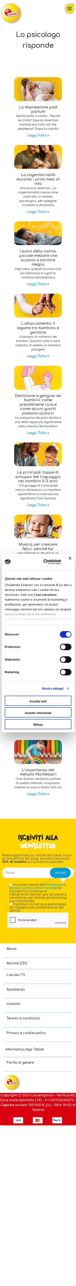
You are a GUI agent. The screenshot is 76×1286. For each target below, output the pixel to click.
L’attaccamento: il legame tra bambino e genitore (38, 327)
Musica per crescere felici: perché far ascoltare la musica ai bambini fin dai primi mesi (38, 553)
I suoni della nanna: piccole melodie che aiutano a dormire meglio (38, 257)
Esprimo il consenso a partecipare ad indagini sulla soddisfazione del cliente (38, 907)
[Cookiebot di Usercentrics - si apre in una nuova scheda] (45, 562)
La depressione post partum (38, 109)
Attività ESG (16, 963)
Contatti (13, 1004)
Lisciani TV (15, 975)
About (11, 949)
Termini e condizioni (23, 1018)
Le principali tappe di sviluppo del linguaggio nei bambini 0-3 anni (38, 476)
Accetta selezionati (38, 713)
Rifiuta (38, 724)
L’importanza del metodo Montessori (38, 772)
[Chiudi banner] (70, 562)
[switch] (65, 647)
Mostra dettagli (53, 688)
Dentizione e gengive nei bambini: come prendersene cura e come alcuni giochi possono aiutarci (38, 404)
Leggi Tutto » (38, 135)
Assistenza (15, 989)
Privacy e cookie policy (26, 1033)
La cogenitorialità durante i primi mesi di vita (38, 179)
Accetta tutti (38, 701)
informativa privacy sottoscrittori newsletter (37, 886)
